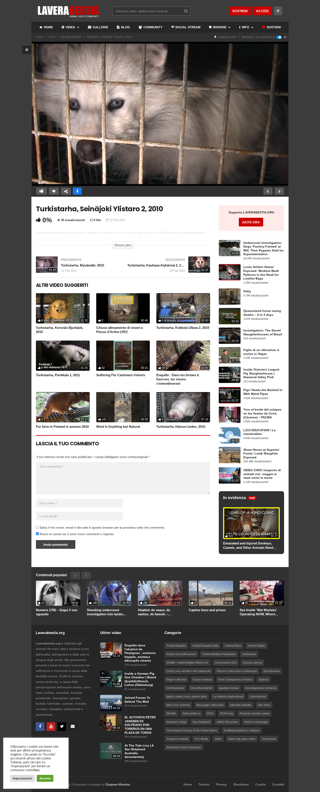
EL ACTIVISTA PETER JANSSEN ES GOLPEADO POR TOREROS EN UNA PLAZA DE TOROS (140, 725)
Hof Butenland (175, 688)
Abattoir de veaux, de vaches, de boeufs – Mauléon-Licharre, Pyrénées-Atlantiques (160, 612)
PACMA (171, 713)
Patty (247, 291)
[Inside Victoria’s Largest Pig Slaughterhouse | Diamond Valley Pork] (230, 375)
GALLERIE (100, 27)
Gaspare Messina (118, 784)
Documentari (272, 671)
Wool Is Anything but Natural (118, 426)
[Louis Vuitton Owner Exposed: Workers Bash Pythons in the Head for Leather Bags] (230, 272)
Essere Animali (202, 679)
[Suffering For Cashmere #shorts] (123, 356)
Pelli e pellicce (191, 713)
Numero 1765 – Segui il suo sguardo (56, 612)
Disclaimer (241, 784)
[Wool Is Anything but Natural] (123, 407)
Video (218, 738)
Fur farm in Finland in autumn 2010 (62, 426)
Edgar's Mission (176, 679)
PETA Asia (226, 713)
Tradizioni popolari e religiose (242, 730)
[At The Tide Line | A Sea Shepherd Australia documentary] (111, 751)
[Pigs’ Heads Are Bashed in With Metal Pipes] (230, 395)
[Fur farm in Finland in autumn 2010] (63, 407)
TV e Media (201, 738)
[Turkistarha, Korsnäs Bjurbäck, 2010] (63, 308)
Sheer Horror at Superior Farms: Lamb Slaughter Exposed (261, 453)
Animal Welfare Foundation (219, 654)
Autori (51, 36)
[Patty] (230, 296)
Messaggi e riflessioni (210, 705)
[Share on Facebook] (77, 191)
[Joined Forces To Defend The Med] (111, 703)
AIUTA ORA (251, 222)
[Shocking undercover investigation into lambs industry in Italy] (109, 593)
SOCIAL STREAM (187, 27)
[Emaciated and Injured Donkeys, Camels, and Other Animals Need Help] (251, 523)
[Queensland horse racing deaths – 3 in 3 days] (230, 316)
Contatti (278, 784)
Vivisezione (269, 738)
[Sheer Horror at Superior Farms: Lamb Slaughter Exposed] (230, 455)
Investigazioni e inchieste (260, 688)
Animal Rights (256, 645)
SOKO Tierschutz (227, 722)
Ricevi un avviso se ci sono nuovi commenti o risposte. (77, 534)
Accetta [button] (45, 778)
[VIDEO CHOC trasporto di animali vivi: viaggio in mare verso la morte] (230, 475)
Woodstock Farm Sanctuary (184, 747)
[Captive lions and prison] (211, 593)
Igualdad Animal (229, 688)
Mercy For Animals (178, 705)
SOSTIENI (273, 27)
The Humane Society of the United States (192, 730)
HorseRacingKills (201, 688)
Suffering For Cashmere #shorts (120, 375)
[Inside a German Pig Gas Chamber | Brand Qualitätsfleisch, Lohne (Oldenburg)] (111, 679)
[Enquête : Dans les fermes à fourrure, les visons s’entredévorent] (183, 356)
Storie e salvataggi (256, 722)
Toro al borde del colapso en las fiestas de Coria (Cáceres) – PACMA (262, 413)
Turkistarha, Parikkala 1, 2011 (58, 375)
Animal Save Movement (181, 654)
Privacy (221, 784)
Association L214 (225, 662)
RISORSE (219, 27)
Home (39, 36)
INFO (245, 27)
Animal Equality (176, 645)
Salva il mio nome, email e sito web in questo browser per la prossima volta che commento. (102, 527)
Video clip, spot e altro (241, 738)
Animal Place (233, 645)
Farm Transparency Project (235, 679)
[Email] (72, 726)
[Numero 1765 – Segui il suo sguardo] (58, 593)
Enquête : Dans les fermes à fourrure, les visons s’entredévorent (177, 379)
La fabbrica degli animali (228, 696)
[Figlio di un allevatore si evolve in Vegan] (230, 355)
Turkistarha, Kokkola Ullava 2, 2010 (182, 327)
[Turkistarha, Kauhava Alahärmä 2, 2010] (168, 266)
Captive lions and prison (207, 610)
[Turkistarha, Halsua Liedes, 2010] (183, 407)
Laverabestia (258, 696)
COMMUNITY (152, 27)
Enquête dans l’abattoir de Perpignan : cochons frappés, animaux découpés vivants (140, 653)
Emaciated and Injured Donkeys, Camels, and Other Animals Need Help (248, 545)
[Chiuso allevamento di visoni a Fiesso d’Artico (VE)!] (123, 308)
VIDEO (70, 27)
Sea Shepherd (201, 722)
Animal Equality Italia (205, 645)
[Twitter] (61, 726)
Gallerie (263, 679)
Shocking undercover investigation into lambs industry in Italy (105, 612)
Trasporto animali (177, 738)
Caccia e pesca (252, 662)
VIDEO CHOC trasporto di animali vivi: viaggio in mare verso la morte (262, 474)
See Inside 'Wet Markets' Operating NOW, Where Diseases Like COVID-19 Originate (258, 612)
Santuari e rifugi (176, 722)
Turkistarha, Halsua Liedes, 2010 (180, 426)
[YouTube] (51, 726)
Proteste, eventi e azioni (254, 713)
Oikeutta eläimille (71, 36)
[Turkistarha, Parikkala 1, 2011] (63, 356)
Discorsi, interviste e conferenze (237, 671)
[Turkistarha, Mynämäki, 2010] (77, 266)
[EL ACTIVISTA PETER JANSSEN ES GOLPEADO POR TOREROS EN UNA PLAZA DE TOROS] (111, 722)
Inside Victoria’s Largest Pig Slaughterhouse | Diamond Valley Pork (261, 373)
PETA (210, 713)
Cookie (260, 784)
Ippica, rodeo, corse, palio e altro (187, 696)
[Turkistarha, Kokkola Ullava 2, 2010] (183, 308)
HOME (48, 27)
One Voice (264, 705)
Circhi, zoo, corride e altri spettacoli (188, 671)
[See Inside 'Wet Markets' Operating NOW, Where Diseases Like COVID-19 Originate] (262, 593)
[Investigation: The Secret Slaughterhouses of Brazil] (230, 336)
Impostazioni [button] (22, 778)
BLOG (125, 27)
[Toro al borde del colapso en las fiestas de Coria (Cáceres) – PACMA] (230, 415)
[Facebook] (40, 726)
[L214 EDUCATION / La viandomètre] (230, 435)
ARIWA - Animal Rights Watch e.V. (187, 662)
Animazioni (249, 654)
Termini (204, 784)
